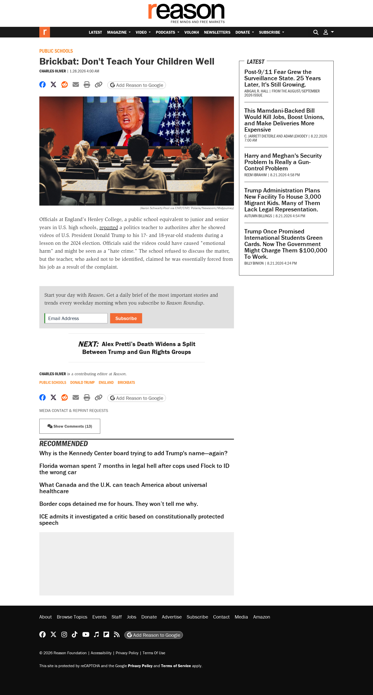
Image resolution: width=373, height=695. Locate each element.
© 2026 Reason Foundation (63, 652)
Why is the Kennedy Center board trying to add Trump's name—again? (133, 453)
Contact (221, 616)
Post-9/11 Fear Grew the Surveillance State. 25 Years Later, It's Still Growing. (282, 78)
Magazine (117, 32)
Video (142, 32)
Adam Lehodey (295, 135)
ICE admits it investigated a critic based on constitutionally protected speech (131, 519)
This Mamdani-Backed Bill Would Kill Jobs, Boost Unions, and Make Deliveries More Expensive (284, 120)
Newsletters (217, 32)
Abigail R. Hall (256, 90)
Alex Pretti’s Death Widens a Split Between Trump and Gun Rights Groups (136, 348)
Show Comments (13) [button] (72, 426)
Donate (243, 32)
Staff (117, 616)
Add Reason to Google (139, 85)
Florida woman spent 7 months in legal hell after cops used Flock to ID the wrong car (134, 469)
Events (99, 616)
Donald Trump (82, 382)
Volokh (191, 32)
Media (241, 616)
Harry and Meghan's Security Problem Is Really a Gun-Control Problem (283, 162)
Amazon (261, 616)
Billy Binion (254, 263)
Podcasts (166, 32)
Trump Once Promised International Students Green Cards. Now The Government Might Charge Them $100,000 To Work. (285, 244)
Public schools (56, 50)
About (45, 616)
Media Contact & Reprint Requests (73, 410)
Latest (95, 32)
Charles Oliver (52, 70)
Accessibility (101, 652)
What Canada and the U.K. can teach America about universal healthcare (123, 488)
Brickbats (126, 382)
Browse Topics (72, 616)
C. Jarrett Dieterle (260, 135)
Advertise (172, 616)
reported (108, 227)
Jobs (131, 616)
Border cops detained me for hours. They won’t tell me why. (118, 504)
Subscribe (270, 32)
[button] (329, 32)
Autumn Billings (258, 215)
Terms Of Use (154, 652)
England (106, 382)
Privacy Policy (127, 652)
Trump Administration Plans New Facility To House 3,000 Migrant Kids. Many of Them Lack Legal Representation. (282, 199)
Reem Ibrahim (255, 174)
